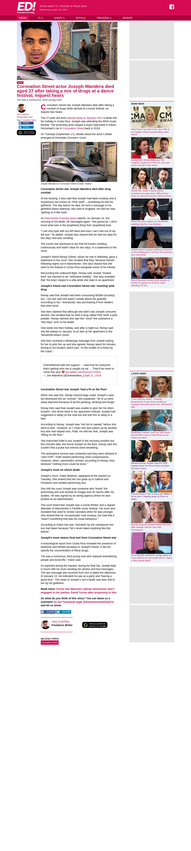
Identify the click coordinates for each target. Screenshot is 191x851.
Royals (81, 18)
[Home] (26, 8)
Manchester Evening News (61, 218)
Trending (104, 18)
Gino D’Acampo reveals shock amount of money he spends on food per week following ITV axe (150, 283)
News (23, 18)
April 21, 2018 (92, 375)
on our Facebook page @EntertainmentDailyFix (83, 601)
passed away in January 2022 (85, 117)
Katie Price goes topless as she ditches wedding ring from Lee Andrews (149, 222)
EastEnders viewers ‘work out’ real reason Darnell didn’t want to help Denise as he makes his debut (151, 435)
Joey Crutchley (23, 114)
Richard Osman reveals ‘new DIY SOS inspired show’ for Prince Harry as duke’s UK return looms (150, 466)
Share (26, 123)
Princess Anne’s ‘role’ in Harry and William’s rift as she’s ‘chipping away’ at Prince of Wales (151, 496)
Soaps (59, 18)
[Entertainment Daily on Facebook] (171, 7)
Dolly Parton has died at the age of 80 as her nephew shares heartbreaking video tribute (150, 132)
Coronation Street (29, 120)
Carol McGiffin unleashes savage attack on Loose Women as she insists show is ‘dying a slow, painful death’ (151, 558)
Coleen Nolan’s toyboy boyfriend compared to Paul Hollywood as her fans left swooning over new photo (151, 252)
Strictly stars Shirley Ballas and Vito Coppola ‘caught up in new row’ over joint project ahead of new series (150, 162)
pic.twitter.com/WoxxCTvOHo (83, 372)
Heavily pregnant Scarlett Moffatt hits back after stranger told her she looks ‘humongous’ (151, 527)
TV (40, 18)
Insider (128, 18)
